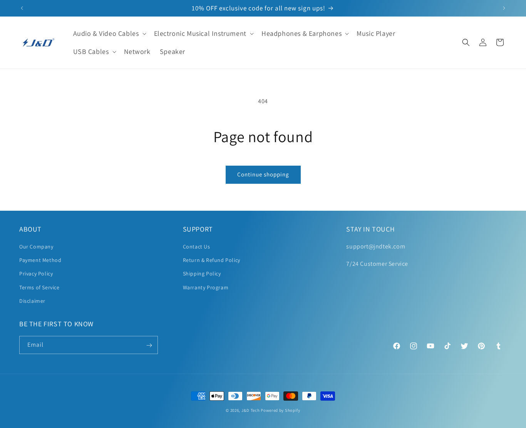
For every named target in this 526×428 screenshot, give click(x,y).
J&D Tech (250, 410)
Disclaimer (32, 300)
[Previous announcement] (21, 8)
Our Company (36, 246)
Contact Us (196, 246)
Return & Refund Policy (211, 260)
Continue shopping (263, 174)
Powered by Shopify (280, 410)
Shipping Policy (202, 273)
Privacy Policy (36, 273)
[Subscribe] (149, 345)
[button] (109, 33)
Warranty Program (206, 287)
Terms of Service (39, 287)
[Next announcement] (504, 8)
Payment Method (40, 260)
